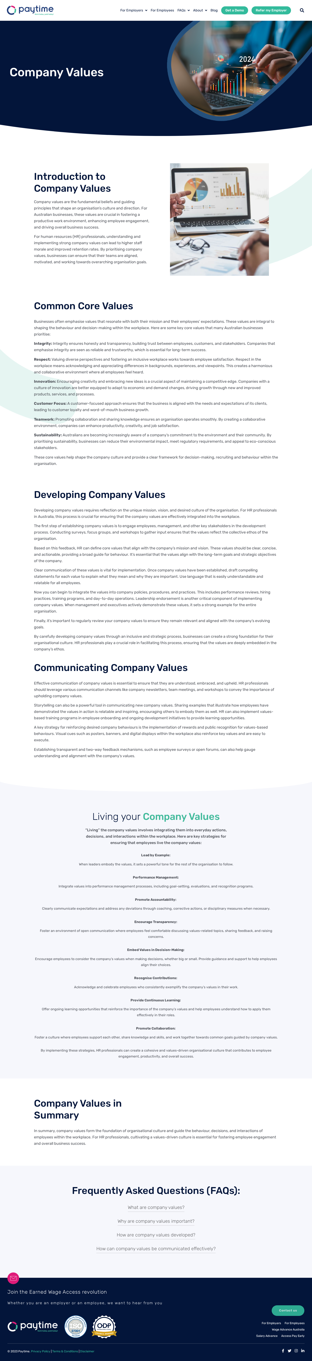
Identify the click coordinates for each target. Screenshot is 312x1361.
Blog (214, 10)
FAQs (181, 10)
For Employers (131, 10)
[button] (302, 10)
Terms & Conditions (65, 1351)
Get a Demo (234, 10)
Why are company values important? (156, 1221)
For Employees (162, 10)
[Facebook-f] (283, 1351)
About (198, 10)
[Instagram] (296, 1351)
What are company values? (156, 1207)
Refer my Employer (271, 10)
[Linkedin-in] (303, 1351)
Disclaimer (87, 1351)
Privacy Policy (40, 1351)
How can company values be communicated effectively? (156, 1249)
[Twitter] (289, 1351)
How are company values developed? (156, 1235)
